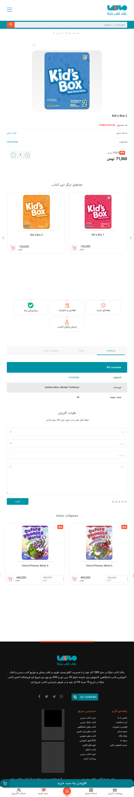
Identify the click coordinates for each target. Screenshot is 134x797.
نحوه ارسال (122, 731)
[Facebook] (39, 697)
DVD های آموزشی (88, 740)
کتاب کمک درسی (88, 722)
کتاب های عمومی (88, 736)
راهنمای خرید (103, 310)
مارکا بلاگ (123, 736)
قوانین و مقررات (67, 310)
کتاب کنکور (90, 749)
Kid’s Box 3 (36, 235)
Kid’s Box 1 (98, 235)
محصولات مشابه (51, 350)
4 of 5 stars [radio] (116, 501)
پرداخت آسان (90, 758)
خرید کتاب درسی (88, 718)
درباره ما (123, 740)
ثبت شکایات (121, 722)
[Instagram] (61, 697)
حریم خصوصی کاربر (118, 745)
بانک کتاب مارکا (73, 33)
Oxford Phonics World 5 (99, 566)
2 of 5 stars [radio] (122, 501)
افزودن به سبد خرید (72, 783)
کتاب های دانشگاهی (86, 727)
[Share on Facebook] (40, 46)
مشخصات (110, 350)
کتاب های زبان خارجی (86, 731)
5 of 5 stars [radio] (113, 501)
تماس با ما (122, 718)
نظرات (81, 350)
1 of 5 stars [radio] (125, 501)
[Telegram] (53, 697)
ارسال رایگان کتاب (67, 327)
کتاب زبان (59, 33)
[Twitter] (46, 697)
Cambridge (73, 377)
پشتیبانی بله (31, 310)
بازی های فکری (89, 745)
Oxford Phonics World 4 (35, 566)
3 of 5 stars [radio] (119, 501)
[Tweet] (52, 46)
